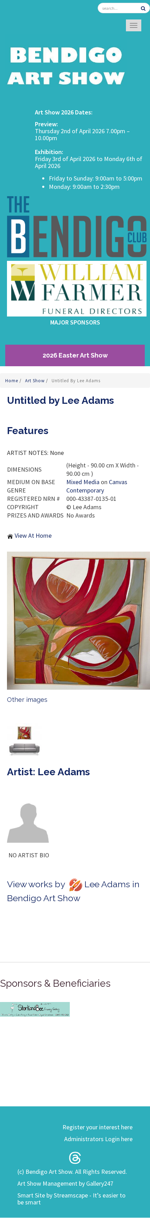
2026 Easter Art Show (75, 355)
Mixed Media (82, 482)
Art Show (35, 381)
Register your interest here (97, 1127)
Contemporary (85, 490)
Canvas (118, 482)
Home (12, 381)
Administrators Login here (98, 1139)
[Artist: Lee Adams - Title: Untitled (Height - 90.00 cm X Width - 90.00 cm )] (78, 621)
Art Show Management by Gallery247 (65, 1183)
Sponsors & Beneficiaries (55, 983)
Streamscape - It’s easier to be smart (71, 1198)
